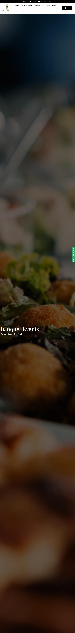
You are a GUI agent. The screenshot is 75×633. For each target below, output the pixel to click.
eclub (44, 1)
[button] (18, 5)
